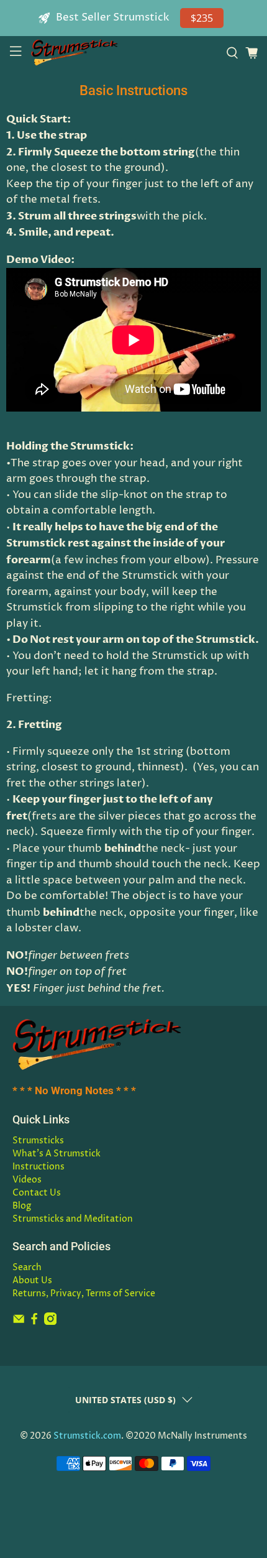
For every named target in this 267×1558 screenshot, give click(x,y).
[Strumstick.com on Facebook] (34, 1322)
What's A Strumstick (56, 1153)
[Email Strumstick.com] (18, 1322)
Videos (27, 1180)
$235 (202, 18)
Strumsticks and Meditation (72, 1219)
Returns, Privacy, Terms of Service (83, 1293)
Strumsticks (38, 1140)
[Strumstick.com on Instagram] (50, 1322)
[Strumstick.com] (124, 52)
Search (27, 1267)
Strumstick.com (87, 1436)
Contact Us (36, 1193)
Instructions (38, 1167)
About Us (32, 1280)
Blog (21, 1206)
